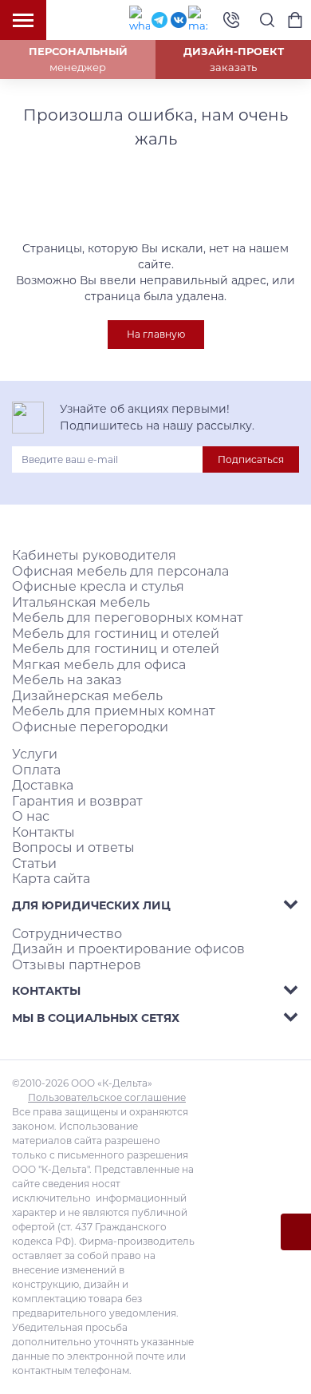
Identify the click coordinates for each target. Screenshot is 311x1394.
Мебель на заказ (67, 679)
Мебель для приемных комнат (113, 711)
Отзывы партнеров (76, 964)
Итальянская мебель (81, 602)
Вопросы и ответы (73, 847)
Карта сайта (51, 878)
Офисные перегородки (90, 727)
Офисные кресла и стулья (98, 586)
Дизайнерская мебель (87, 695)
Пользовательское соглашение (107, 1097)
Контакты (43, 832)
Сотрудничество (67, 933)
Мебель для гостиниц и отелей (115, 633)
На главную (156, 334)
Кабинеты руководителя (94, 555)
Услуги (34, 754)
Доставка (42, 785)
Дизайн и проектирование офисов (128, 948)
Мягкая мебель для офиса (99, 664)
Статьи (34, 863)
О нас (30, 816)
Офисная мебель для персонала (120, 571)
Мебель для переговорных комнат (127, 617)
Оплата (36, 770)
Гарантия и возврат (77, 801)
